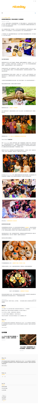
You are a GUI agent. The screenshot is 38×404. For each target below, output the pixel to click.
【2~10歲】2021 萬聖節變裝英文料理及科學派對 (17, 136)
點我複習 (27, 227)
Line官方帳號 (4, 390)
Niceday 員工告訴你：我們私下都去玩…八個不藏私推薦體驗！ (10, 301)
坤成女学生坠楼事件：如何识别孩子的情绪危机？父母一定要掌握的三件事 (14, 315)
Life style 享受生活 (4, 17)
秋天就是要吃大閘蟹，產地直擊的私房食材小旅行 (28, 300)
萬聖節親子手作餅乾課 (25, 291)
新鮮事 (9, 17)
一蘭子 (8, 21)
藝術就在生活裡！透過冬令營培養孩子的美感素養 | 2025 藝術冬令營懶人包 (14, 310)
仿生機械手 (16, 107)
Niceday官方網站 (4, 388)
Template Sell (4, 400)
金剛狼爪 (11, 107)
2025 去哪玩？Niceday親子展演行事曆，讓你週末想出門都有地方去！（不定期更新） (16, 308)
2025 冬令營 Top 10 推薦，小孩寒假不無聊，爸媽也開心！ (11, 312)
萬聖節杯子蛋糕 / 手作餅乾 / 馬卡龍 (19, 263)
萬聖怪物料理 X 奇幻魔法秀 (12, 220)
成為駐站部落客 (4, 386)
